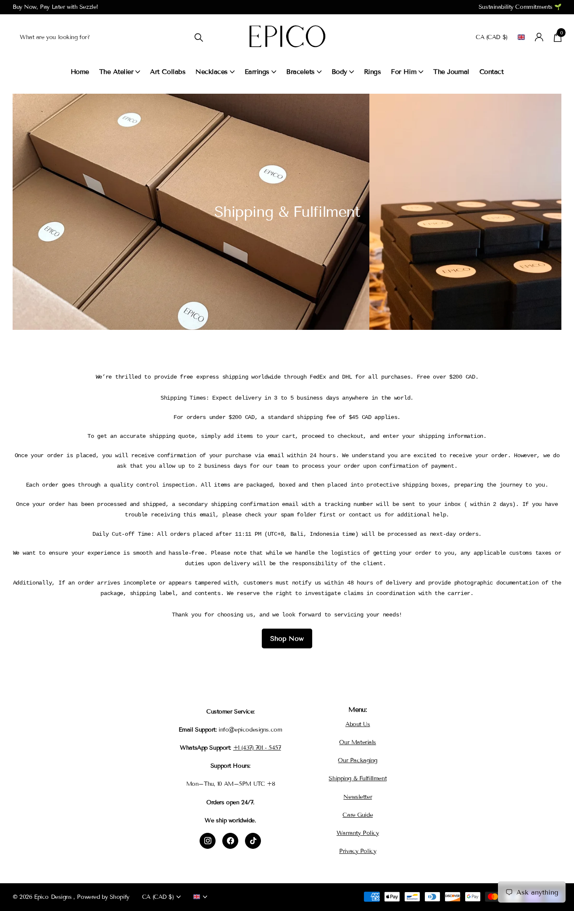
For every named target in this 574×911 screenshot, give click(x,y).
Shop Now (287, 638)
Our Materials (357, 742)
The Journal (451, 72)
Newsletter (357, 796)
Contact (491, 72)
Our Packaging (357, 760)
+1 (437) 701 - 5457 (257, 747)
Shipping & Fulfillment (358, 778)
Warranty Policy (358, 833)
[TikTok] (253, 841)
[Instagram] (208, 841)
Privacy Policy (357, 851)
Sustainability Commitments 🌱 (520, 7)
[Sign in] (539, 37)
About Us (357, 724)
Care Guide (357, 815)
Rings (372, 72)
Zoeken (198, 37)
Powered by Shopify (103, 896)
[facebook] (230, 841)
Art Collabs (167, 72)
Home (80, 72)
